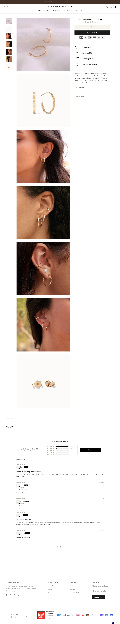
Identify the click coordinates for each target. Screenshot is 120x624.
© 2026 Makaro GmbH (12, 614)
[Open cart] (115, 7)
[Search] (111, 7)
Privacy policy (16, 617)
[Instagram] (10, 595)
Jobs (49, 592)
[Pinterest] (14, 595)
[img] (20, 464)
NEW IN (40, 11)
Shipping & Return (11, 427)
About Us (50, 586)
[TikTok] (19, 595)
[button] (89, 22)
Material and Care (11, 419)
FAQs (72, 586)
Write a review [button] (90, 450)
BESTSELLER (56, 11)
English (6, 7)
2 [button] (57, 547)
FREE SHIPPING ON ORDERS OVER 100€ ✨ (60, 2)
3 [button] (60, 547)
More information (80, 96)
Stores (50, 589)
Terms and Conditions (26, 617)
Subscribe (98, 597)
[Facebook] (6, 595)
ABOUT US (79, 11)
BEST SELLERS (68, 11)
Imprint (9, 617)
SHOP (47, 11)
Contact (72, 589)
